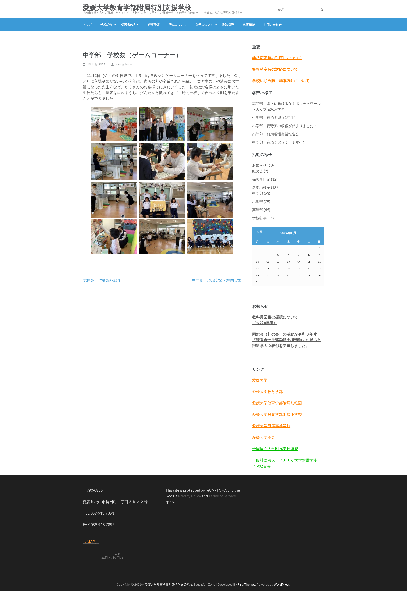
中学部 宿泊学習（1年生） (275, 117)
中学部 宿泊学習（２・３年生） (279, 142)
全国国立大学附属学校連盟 (275, 448)
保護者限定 (261, 179)
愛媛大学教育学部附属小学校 (277, 414)
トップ (87, 24)
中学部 (257, 193)
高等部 (257, 210)
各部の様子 (261, 187)
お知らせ (259, 165)
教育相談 (249, 24)
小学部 (257, 201)
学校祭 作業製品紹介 (102, 280)
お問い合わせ (273, 24)
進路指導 (228, 24)
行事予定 (154, 24)
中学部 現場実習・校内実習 (217, 280)
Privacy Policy (189, 496)
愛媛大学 (260, 380)
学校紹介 (106, 24)
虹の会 (257, 171)
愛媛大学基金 (263, 437)
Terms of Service (222, 496)
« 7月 (259, 231)
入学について (204, 24)
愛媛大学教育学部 (267, 391)
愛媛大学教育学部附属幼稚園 (277, 403)
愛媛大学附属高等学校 (271, 425)
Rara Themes (246, 584)
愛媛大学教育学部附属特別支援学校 (137, 8)
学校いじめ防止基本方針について (280, 80)
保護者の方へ (130, 24)
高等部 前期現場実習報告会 (275, 134)
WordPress (282, 584)
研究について (178, 24)
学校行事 (259, 218)
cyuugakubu (124, 64)
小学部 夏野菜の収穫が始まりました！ (284, 125)
